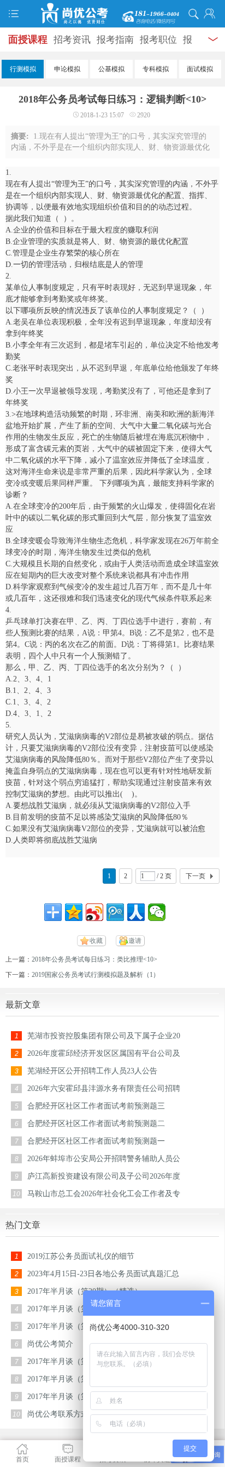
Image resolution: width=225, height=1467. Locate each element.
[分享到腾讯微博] (115, 912)
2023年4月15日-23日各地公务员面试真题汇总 (103, 1274)
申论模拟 (67, 69)
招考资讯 (72, 40)
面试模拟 (200, 69)
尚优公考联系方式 (57, 1414)
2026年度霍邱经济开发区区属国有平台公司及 (103, 1053)
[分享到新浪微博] (94, 912)
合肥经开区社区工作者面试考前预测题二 (96, 1123)
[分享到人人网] (136, 912)
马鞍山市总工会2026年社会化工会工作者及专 (103, 1194)
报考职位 (158, 40)
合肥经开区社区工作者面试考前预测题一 (96, 1141)
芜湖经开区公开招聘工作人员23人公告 (92, 1071)
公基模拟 (111, 69)
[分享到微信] (156, 912)
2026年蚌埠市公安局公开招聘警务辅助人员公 (103, 1159)
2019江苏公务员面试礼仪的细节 (80, 1256)
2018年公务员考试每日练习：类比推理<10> (94, 959)
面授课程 (28, 39)
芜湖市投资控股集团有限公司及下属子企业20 (103, 1036)
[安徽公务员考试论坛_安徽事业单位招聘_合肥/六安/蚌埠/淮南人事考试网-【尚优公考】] (112, 13)
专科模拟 (156, 69)
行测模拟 (23, 69)
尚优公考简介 (50, 1344)
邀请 (134, 941)
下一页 (195, 876)
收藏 (96, 941)
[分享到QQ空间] (73, 912)
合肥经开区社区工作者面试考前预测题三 (96, 1106)
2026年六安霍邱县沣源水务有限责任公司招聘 (103, 1088)
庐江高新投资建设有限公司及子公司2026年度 (103, 1176)
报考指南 (115, 40)
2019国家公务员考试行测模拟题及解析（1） (95, 975)
